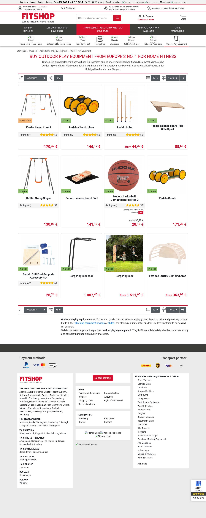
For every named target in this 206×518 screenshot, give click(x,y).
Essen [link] (42, 398)
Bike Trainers (143, 428)
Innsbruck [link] (29, 433)
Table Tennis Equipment (149, 402)
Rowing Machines (146, 391)
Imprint (33, 2)
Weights (141, 413)
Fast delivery (71, 8)
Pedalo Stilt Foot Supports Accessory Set (38, 276)
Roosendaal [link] (25, 444)
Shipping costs (86, 400)
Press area (109, 418)
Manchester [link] (42, 425)
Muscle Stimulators (146, 454)
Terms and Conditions (89, 393)
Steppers (142, 432)
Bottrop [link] (23, 395)
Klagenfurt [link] (40, 433)
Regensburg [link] (45, 408)
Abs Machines (144, 443)
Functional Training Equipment (152, 439)
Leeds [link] (32, 422)
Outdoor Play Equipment (80, 51)
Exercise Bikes (144, 384)
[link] (26, 365)
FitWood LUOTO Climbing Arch (167, 275)
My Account (165, 2)
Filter (58, 78)
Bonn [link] (63, 392)
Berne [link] (28, 452)
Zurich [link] (45, 452)
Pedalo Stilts (124, 127)
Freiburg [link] (60, 398)
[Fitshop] (38, 17)
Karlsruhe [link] (53, 401)
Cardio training (28, 29)
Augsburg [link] (32, 392)
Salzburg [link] (55, 433)
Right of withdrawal (113, 400)
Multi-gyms (143, 395)
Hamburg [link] (23, 401)
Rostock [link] (55, 408)
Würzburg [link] (24, 414)
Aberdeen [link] (23, 422)
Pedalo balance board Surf (81, 198)
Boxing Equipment (146, 417)
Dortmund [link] (55, 395)
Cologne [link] (32, 405)
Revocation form (87, 404)
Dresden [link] (64, 395)
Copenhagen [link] (25, 475)
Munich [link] (66, 405)
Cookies (83, 397)
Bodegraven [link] (37, 441)
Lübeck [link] (47, 405)
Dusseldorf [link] (24, 398)
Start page (21, 51)
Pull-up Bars (143, 450)
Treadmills (142, 387)
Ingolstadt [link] (43, 401)
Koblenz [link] (23, 405)
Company (24, 2)
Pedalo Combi (167, 198)
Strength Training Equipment (57, 29)
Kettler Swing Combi (38, 127)
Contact (49, 2)
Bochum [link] (56, 392)
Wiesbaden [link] (57, 411)
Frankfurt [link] (50, 398)
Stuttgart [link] (47, 411)
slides (111, 323)
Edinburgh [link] (63, 422)
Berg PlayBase (124, 275)
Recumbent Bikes (146, 421)
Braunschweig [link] (34, 395)
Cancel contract (103, 377)
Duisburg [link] (34, 398)
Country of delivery (114, 2)
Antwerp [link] (23, 459)
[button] (182, 78)
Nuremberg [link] (33, 408)
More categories (177, 29)
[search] (117, 18)
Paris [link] (26, 467)
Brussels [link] (32, 459)
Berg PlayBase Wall (81, 275)
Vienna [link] (63, 433)
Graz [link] (21, 433)
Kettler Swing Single (38, 198)
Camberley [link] (53, 422)
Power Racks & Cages (148, 435)
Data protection (111, 393)
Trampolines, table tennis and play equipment (103, 29)
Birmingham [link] (41, 422)
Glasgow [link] (23, 425)
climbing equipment (85, 323)
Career (41, 2)
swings (101, 323)
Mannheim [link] (57, 405)
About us (108, 397)
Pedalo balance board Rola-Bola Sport (167, 127)
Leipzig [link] (39, 405)
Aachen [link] (23, 392)
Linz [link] (48, 433)
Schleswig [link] (37, 411)
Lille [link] (21, 467)
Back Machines (145, 446)
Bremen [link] (45, 395)
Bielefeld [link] (48, 392)
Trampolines (143, 398)
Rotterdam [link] (37, 444)
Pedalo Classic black (81, 127)
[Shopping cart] (184, 18)
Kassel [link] (62, 401)
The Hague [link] (49, 441)
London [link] (32, 425)
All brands (142, 464)
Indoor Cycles (144, 409)
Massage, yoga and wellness (148, 29)
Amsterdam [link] (24, 441)
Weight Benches (145, 406)
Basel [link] (22, 452)
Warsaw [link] (23, 483)
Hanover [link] (33, 401)
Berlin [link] (40, 392)
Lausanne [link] (36, 452)
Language (140, 2)
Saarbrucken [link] (25, 411)
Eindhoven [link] (59, 441)
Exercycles (142, 424)
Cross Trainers (144, 380)
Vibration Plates (145, 458)
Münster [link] (23, 408)
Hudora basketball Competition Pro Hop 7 (124, 198)
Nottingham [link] (54, 425)
